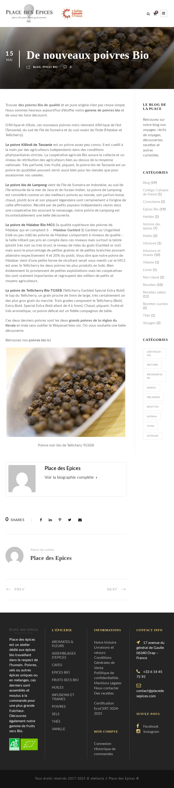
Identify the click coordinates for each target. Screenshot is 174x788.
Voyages (149, 323)
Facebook (150, 726)
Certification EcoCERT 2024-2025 (106, 708)
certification (154, 354)
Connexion (102, 744)
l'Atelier (148, 262)
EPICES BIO (61, 672)
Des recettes (104, 693)
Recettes (149, 285)
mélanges (153, 397)
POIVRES (59, 706)
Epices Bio (50, 67)
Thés (146, 315)
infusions (150, 243)
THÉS (56, 721)
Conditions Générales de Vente (104, 663)
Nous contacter (106, 688)
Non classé (151, 277)
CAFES (57, 665)
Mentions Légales (107, 683)
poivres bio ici (40, 340)
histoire (152, 365)
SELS (55, 714)
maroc (151, 388)
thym (150, 426)
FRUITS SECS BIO (65, 680)
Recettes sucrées (155, 304)
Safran (152, 416)
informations (154, 376)
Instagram (151, 732)
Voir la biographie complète (69, 477)
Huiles (147, 236)
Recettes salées (154, 292)
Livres (147, 270)
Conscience (151, 202)
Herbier (148, 217)
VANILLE (58, 729)
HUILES (57, 687)
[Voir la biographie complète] (96, 477)
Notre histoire (105, 642)
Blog (37, 67)
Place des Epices (51, 558)
